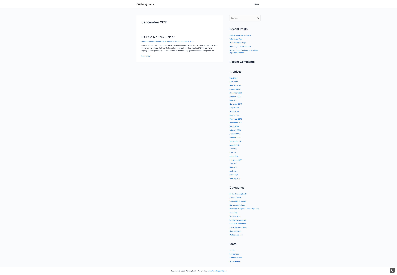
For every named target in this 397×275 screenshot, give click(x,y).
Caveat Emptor (235, 198)
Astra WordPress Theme (217, 271)
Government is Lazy (237, 205)
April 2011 (233, 171)
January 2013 (235, 134)
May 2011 (233, 167)
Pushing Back (145, 4)
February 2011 (235, 179)
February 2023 (235, 85)
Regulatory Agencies (238, 220)
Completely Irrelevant (238, 201)
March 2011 (234, 175)
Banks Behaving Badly (165, 41)
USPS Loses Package (238, 43)
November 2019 (236, 104)
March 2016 (234, 111)
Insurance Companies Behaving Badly (244, 209)
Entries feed (234, 254)
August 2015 (234, 115)
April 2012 (233, 152)
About (256, 4)
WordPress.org (235, 261)
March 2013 (234, 126)
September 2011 (236, 160)
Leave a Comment (148, 41)
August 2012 (234, 145)
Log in (232, 250)
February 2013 (235, 130)
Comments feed (236, 258)
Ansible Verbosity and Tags (240, 35)
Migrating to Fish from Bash (240, 46)
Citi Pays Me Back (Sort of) (158, 37)
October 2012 (235, 138)
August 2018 (234, 108)
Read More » (146, 56)
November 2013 (236, 123)
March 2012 (234, 156)
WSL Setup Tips (236, 39)
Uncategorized (235, 231)
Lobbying (233, 212)
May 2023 (233, 78)
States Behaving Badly (238, 227)
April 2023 (234, 82)
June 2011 (233, 164)
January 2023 (235, 89)
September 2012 (236, 141)
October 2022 (235, 97)
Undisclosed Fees (236, 235)
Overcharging (180, 41)
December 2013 (236, 119)
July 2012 (233, 149)
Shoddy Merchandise (238, 224)
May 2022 (233, 100)
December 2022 (236, 93)
